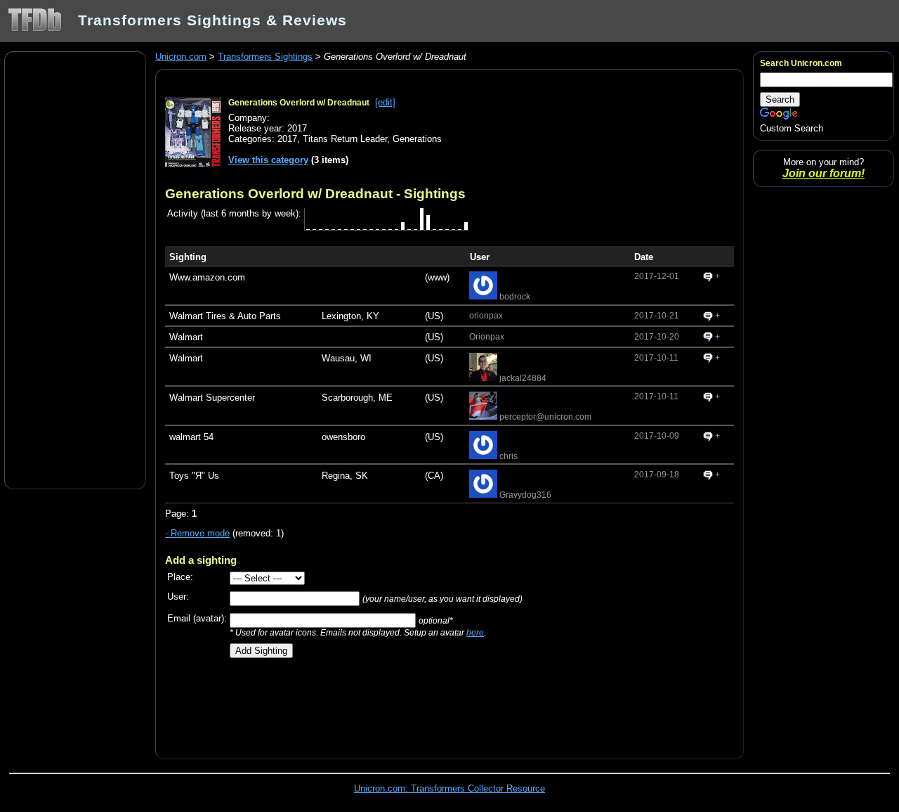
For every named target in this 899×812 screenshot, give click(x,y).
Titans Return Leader (345, 139)
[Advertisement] (75, 269)
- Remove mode (197, 533)
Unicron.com (180, 56)
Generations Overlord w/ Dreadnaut (298, 103)
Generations (417, 139)
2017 (287, 139)
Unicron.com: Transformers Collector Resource (449, 788)
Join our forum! (823, 173)
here (475, 632)
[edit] (385, 102)
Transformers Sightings (265, 56)
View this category (268, 160)
